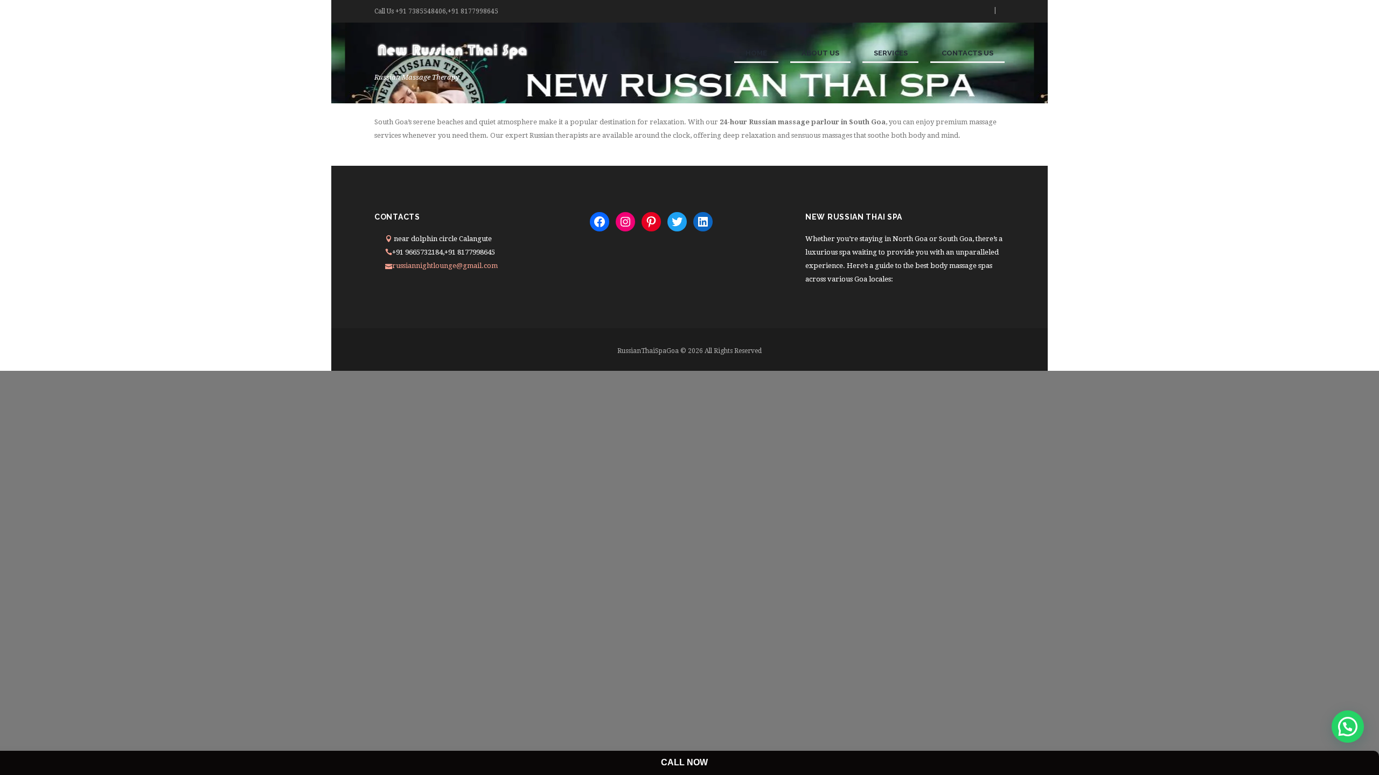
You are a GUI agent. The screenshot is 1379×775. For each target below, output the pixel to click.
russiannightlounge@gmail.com (445, 266)
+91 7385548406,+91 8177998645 (446, 11)
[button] (1348, 726)
